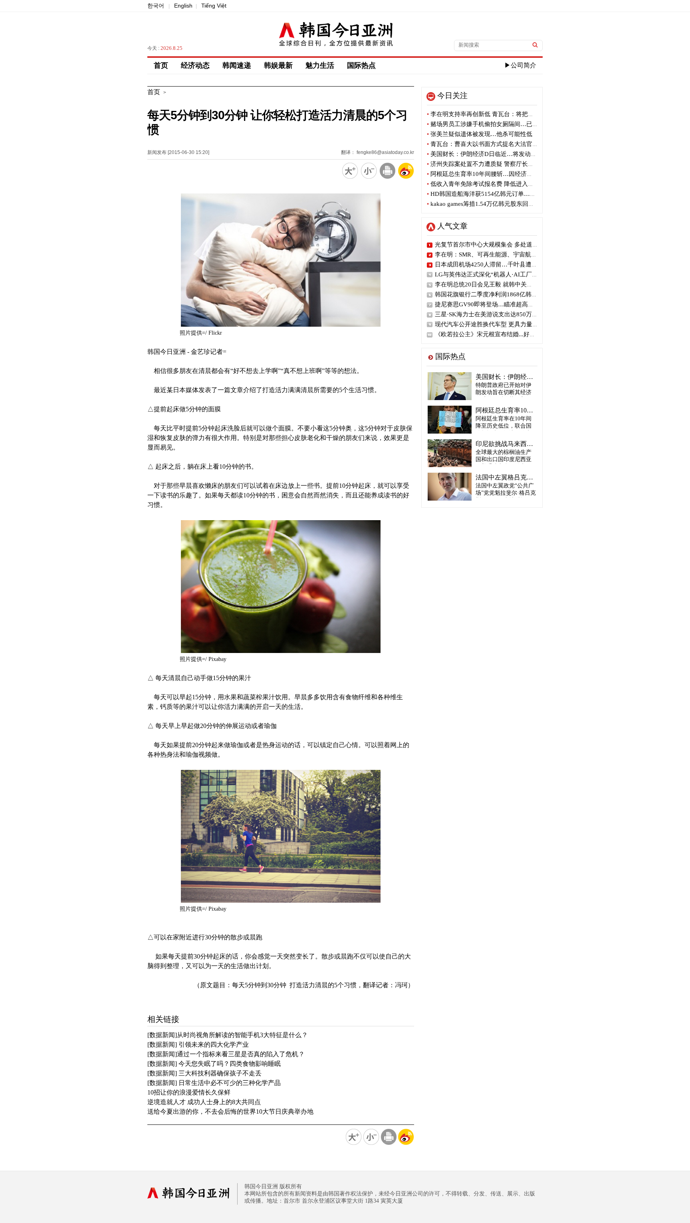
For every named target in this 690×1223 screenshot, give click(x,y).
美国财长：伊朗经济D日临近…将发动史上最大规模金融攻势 (509, 154)
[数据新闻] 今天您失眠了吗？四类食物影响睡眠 (214, 1063)
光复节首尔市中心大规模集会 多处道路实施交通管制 (504, 244)
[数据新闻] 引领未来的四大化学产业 (198, 1044)
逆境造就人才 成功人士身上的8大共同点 (204, 1102)
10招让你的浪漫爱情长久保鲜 (188, 1092)
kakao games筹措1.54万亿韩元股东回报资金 (486, 204)
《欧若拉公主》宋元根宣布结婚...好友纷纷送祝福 (500, 334)
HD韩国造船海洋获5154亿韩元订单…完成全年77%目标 (502, 194)
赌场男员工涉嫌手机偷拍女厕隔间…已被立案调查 (494, 124)
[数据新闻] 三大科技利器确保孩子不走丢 (204, 1073)
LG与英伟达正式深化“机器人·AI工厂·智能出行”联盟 (504, 274)
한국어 (155, 5)
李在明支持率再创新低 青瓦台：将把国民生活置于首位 (501, 114)
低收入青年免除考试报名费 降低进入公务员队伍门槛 (498, 184)
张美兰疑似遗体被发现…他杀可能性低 (479, 134)
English (183, 5)
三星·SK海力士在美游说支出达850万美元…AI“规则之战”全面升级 (522, 314)
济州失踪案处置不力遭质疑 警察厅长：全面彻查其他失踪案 (507, 164)
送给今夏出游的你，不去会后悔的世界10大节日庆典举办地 (230, 1111)
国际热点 (361, 65)
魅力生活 (319, 65)
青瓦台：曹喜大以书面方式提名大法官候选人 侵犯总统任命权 (510, 144)
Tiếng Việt (213, 5)
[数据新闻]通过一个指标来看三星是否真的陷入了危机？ (226, 1054)
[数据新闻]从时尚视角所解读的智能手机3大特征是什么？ (227, 1035)
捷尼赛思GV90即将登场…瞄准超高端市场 (490, 304)
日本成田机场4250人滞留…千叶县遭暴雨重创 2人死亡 (506, 264)
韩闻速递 (236, 65)
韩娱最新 (278, 65)
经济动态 (195, 65)
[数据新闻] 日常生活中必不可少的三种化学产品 (214, 1082)
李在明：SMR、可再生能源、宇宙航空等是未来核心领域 (510, 254)
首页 (161, 65)
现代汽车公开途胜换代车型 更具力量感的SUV (495, 324)
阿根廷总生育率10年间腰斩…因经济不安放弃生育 (495, 174)
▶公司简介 (520, 65)
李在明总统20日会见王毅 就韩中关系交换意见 (496, 284)
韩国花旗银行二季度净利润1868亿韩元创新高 (495, 294)
